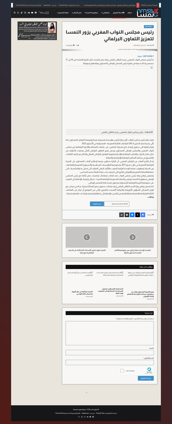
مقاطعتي (106, 13)
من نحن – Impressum (50, 5)
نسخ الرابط (97, 204)
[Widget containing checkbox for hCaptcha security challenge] (136, 370)
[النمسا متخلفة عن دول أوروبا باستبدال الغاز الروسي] (79, 280)
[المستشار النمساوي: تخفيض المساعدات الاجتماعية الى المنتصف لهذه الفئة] (109, 279)
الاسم (151, 348)
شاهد (129, 13)
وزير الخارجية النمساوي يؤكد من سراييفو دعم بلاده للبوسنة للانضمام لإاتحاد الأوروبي (140, 294)
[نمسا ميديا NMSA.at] (147, 13)
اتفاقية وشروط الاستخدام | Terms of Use (28, 5)
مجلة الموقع (117, 13)
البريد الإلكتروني (148, 358)
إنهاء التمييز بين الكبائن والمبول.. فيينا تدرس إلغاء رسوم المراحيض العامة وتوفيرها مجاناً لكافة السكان (105, 5)
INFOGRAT (148, 26)
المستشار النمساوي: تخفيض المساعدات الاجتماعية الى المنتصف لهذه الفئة (110, 291)
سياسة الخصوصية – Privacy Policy (69, 5)
